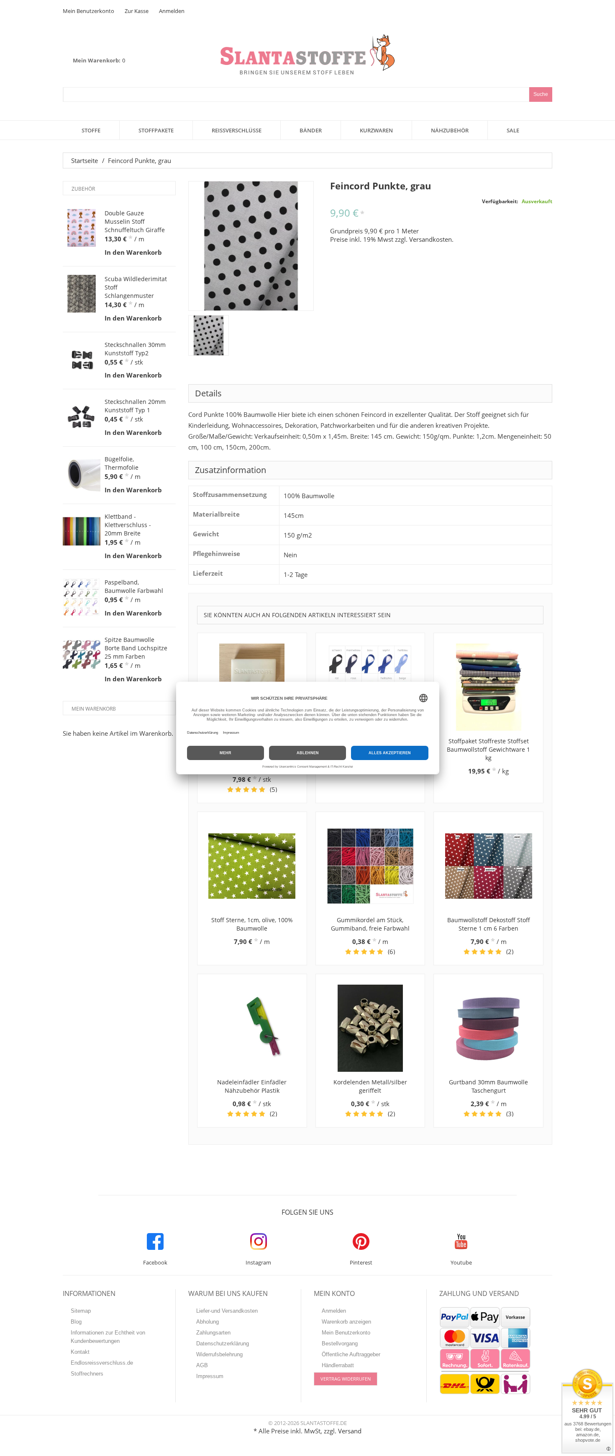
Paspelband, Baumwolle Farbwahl (134, 586)
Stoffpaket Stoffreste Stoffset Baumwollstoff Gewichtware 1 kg (488, 749)
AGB (202, 1365)
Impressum (209, 1376)
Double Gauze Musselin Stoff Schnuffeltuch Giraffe (135, 221)
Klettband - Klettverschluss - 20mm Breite (128, 524)
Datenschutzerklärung (222, 1343)
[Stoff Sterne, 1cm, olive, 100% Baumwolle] (252, 866)
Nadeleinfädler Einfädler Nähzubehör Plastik (252, 1086)
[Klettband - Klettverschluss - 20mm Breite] (81, 531)
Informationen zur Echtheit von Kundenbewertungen (108, 1336)
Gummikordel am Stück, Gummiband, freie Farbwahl (370, 924)
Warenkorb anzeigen (346, 1322)
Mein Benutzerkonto (88, 11)
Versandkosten (430, 239)
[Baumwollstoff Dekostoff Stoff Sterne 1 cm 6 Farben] (488, 866)
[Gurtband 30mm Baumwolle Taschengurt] (488, 1028)
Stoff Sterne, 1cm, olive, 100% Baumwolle (252, 924)
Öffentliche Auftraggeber (351, 1354)
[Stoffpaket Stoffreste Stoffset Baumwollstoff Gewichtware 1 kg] (488, 687)
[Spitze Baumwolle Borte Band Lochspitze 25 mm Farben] (81, 654)
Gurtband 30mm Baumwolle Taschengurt (488, 1086)
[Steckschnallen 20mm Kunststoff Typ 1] (81, 416)
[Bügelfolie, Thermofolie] (81, 474)
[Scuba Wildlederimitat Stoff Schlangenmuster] (81, 294)
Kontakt (80, 1352)
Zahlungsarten (213, 1332)
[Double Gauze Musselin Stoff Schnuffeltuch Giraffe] (81, 228)
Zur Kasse (137, 11)
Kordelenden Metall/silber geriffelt (370, 1086)
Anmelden (171, 11)
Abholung (207, 1322)
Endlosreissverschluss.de (102, 1363)
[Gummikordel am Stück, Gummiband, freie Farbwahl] (370, 866)
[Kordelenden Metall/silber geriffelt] (370, 1028)
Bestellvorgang (340, 1343)
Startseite (84, 160)
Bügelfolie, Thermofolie (121, 463)
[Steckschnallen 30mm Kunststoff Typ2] (81, 359)
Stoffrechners (87, 1374)
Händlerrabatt (338, 1365)
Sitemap (81, 1311)
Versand (349, 1431)
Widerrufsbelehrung (219, 1354)
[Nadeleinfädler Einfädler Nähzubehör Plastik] (252, 1028)
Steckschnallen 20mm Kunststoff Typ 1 (135, 406)
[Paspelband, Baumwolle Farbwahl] (81, 597)
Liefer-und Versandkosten (227, 1311)
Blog (76, 1322)
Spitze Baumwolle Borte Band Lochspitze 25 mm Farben (136, 648)
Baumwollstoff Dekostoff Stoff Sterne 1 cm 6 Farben (488, 924)
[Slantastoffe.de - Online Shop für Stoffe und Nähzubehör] (307, 54)
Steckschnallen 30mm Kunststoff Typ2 (135, 349)
